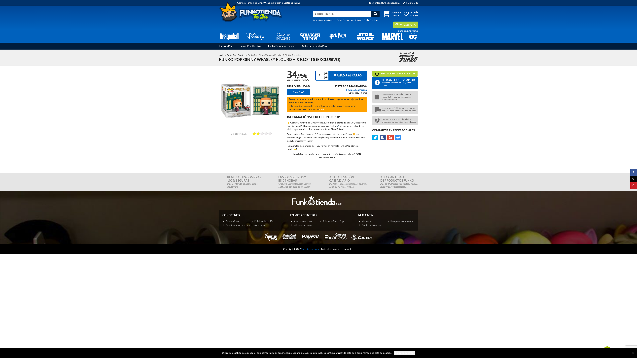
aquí (321, 109)
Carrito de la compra (372, 225)
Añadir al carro (348, 75)
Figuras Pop (226, 45)
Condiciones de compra (238, 225)
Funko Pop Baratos (250, 45)
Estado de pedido (408, 31)
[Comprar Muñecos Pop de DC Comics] (413, 36)
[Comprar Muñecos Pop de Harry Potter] (338, 36)
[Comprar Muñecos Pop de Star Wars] (365, 36)
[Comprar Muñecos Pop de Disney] (255, 36)
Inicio (221, 55)
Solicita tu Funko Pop (314, 45)
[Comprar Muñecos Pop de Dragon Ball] (229, 36)
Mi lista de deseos (303, 225)
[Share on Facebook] (633, 172)
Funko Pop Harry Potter (323, 20)
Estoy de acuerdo (404, 353)
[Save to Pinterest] (633, 185)
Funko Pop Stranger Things (349, 20)
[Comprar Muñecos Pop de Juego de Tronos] (283, 36)
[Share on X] (633, 179)
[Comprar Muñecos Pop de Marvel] (393, 36)
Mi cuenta (407, 25)
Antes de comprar (303, 221)
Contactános (232, 221)
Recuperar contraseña (401, 221)
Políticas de (263, 221)
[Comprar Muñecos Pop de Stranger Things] (310, 36)
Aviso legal (259, 225)
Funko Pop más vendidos (281, 45)
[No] (633, 353)
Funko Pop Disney (372, 20)
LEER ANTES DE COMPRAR (398, 82)
